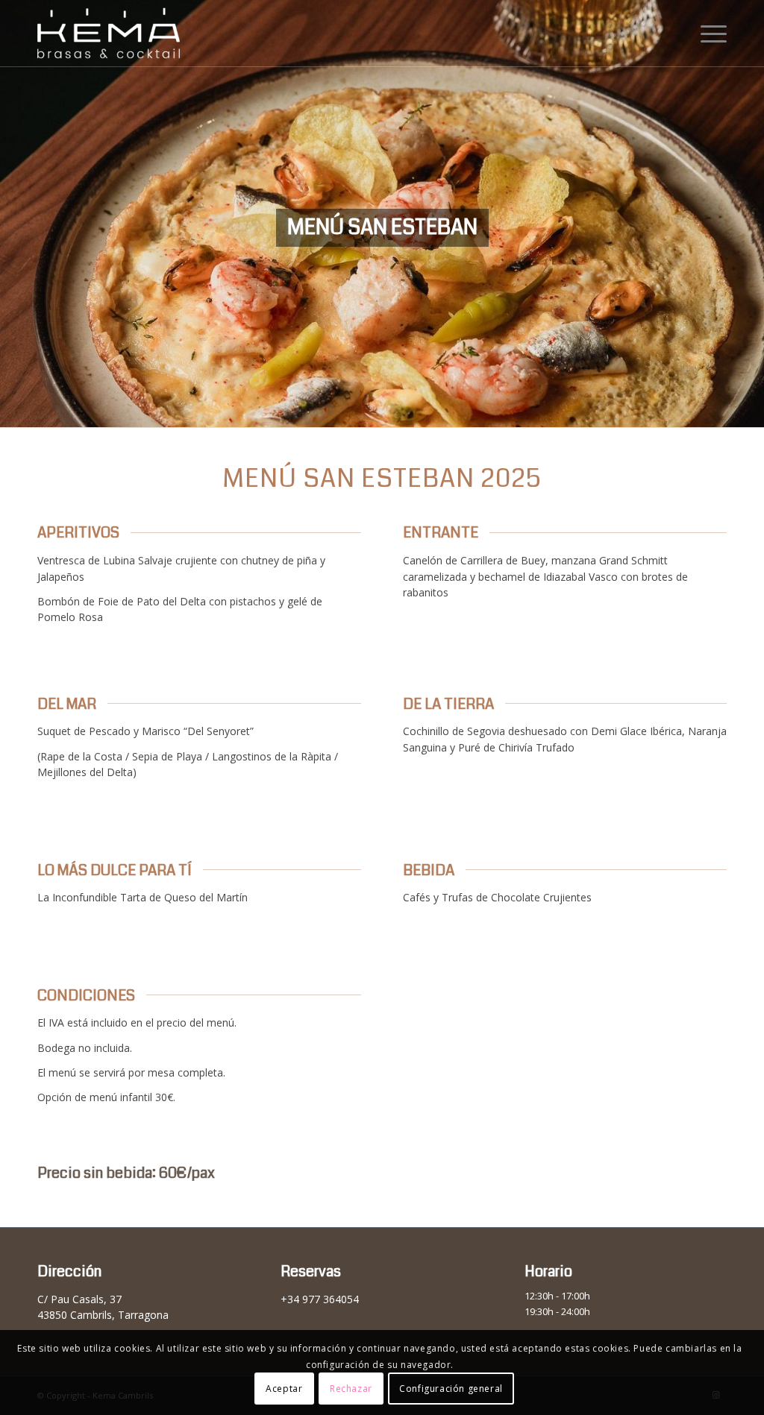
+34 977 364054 (320, 1299)
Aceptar (284, 1388)
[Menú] (709, 33)
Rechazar (351, 1388)
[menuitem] (709, 33)
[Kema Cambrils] (135, 33)
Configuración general (451, 1388)
